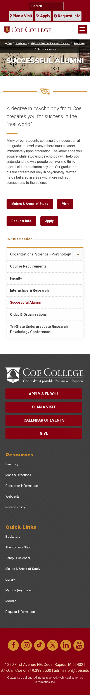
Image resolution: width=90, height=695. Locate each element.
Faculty (16, 278)
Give (44, 433)
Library (10, 580)
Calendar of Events (44, 420)
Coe (9, 43)
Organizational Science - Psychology (40, 254)
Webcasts (12, 496)
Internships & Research (29, 290)
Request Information (20, 612)
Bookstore (12, 537)
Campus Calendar (17, 558)
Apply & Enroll (44, 394)
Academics (21, 43)
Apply (44, 16)
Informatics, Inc (45, 682)
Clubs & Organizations (28, 314)
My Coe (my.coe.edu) (20, 590)
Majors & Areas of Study (29, 204)
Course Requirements (28, 266)
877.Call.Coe (11, 670)
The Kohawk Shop (18, 547)
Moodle (10, 601)
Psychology (79, 43)
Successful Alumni (47, 49)
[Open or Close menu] (78, 254)
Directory (11, 464)
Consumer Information (21, 486)
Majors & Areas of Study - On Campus (50, 43)
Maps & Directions (18, 475)
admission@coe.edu (71, 670)
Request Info (69, 16)
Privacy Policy (15, 507)
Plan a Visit (22, 16)
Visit (65, 204)
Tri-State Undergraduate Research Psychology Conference (39, 329)
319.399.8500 (39, 670)
